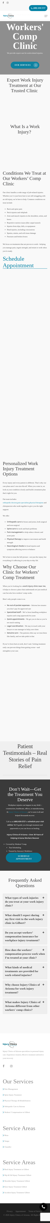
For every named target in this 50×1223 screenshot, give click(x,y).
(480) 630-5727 (38, 8)
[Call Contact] (43, 1207)
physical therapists (36, 503)
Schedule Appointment (18, 262)
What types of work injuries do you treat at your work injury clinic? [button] (24, 901)
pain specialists (23, 503)
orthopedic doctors (10, 503)
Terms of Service (35, 1211)
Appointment (20, 1211)
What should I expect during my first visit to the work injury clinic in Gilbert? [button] (24, 919)
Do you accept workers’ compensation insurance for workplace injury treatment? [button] (22, 936)
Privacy (10, 1211)
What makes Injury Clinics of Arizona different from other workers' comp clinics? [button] (23, 1006)
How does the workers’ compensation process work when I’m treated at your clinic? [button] (25, 953)
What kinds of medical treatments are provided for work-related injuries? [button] (21, 971)
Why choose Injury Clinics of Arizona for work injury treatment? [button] (22, 988)
